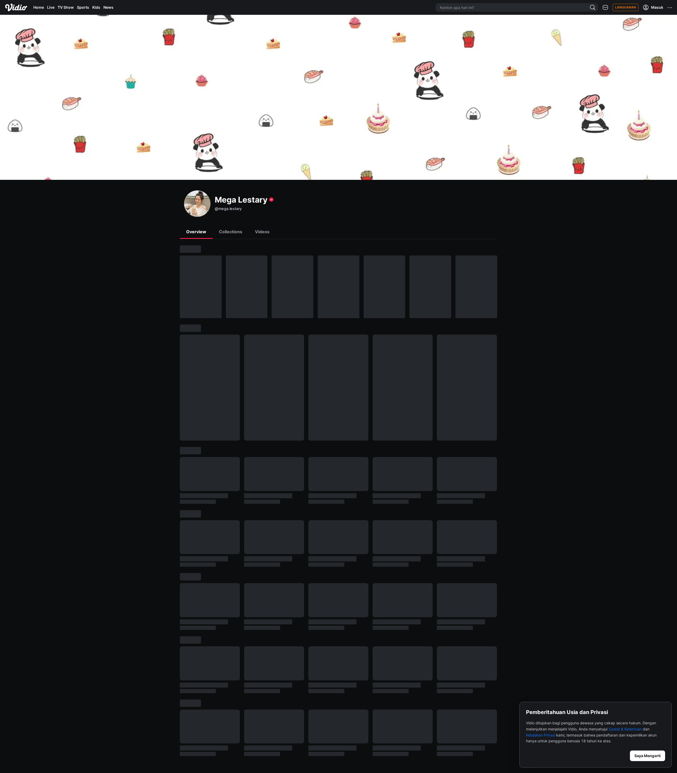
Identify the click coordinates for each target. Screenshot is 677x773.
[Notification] (605, 7)
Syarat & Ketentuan (625, 729)
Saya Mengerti (647, 755)
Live (50, 7)
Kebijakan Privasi (540, 735)
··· (670, 7)
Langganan (625, 7)
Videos (262, 231)
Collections (230, 231)
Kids (96, 7)
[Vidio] (16, 7)
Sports (83, 7)
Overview (196, 231)
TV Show (66, 7)
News (108, 7)
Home (38, 7)
